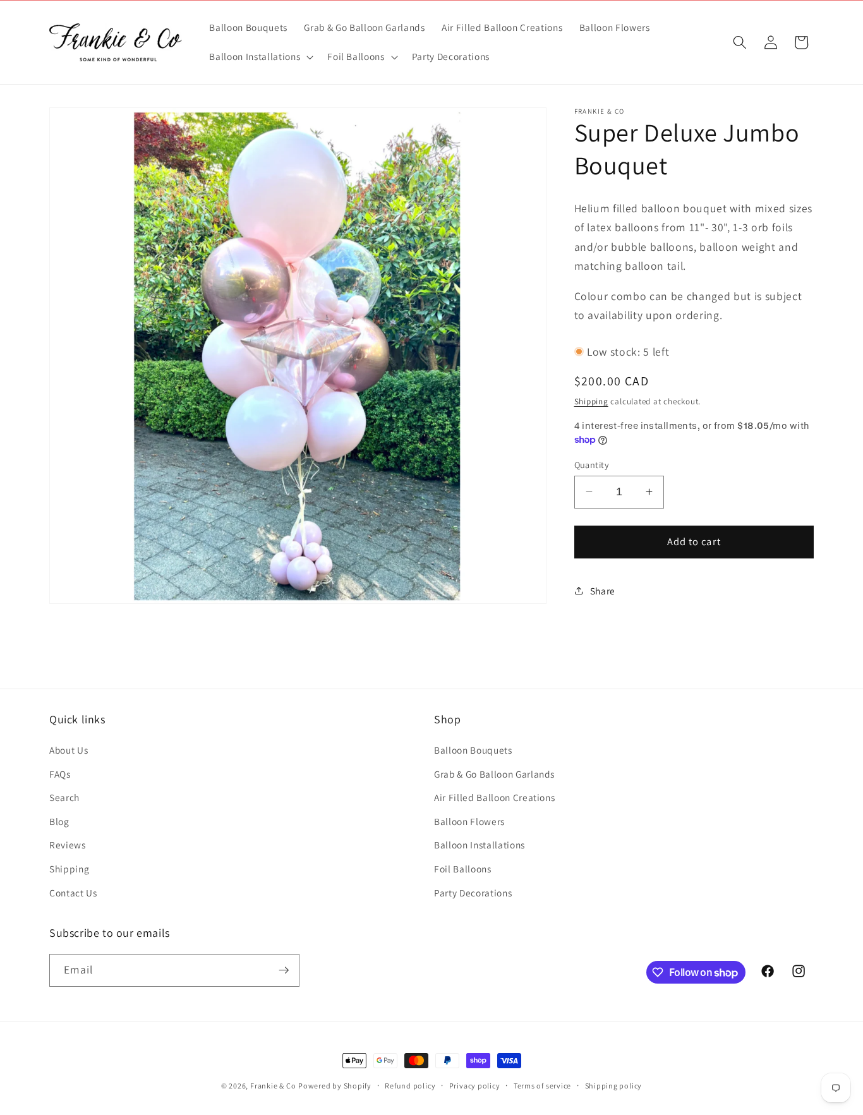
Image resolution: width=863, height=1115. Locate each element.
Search (64, 797)
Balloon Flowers (469, 821)
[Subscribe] (284, 970)
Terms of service (542, 1085)
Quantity (592, 464)
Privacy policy (474, 1085)
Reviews (67, 844)
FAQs (60, 774)
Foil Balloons (463, 868)
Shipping (591, 400)
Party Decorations (473, 892)
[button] (260, 56)
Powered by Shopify (334, 1085)
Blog (59, 821)
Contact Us (73, 892)
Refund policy (410, 1085)
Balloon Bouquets (473, 750)
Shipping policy (614, 1085)
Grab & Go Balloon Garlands (494, 774)
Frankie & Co (273, 1085)
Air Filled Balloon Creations (494, 797)
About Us (68, 750)
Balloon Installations (479, 844)
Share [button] (602, 590)
